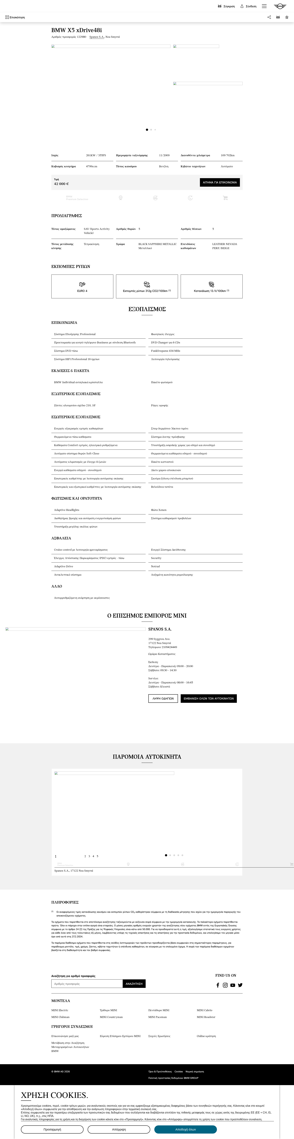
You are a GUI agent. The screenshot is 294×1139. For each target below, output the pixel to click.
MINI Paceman (157, 1017)
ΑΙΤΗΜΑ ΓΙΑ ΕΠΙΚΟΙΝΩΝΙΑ (220, 182)
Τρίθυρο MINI (108, 1010)
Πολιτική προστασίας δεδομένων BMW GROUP (173, 1078)
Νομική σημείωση (195, 1071)
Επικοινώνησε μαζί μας (65, 1036)
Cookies (179, 1071)
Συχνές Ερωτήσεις (159, 1036)
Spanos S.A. (96, 37)
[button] (264, 6)
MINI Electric (59, 1010)
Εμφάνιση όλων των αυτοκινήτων (209, 698)
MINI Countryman (111, 1017)
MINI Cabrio (204, 1010)
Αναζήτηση (134, 984)
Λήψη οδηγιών (163, 698)
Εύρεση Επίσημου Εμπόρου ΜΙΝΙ (120, 1036)
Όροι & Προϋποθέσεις (160, 1071)
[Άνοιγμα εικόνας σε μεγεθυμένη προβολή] (110, 89)
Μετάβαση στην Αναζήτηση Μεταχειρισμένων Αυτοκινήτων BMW (70, 1047)
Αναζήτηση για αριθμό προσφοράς (73, 976)
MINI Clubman (60, 1017)
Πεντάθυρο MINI (158, 1010)
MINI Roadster (206, 1017)
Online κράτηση (206, 1036)
